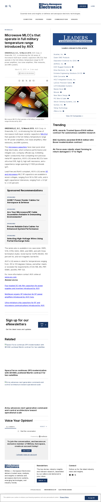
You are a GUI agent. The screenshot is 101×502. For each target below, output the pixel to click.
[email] (34, 81)
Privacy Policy (64, 497)
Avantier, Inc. (58, 54)
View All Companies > (74, 116)
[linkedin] (23, 81)
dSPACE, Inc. (59, 64)
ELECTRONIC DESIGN (65, 489)
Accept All (91, 498)
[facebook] (19, 81)
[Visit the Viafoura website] (43, 436)
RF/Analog (8, 30)
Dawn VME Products (61, 58)
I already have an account (26, 455)
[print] (47, 81)
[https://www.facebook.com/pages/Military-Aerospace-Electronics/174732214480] (70, 475)
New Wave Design (61, 95)
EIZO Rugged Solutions (62, 67)
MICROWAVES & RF (50, 489)
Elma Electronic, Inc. (61, 70)
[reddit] (30, 81)
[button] (6, 6)
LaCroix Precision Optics (63, 83)
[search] (9, 6)
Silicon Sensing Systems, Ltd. (65, 102)
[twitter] (26, 81)
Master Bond (58, 89)
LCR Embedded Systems (63, 86)
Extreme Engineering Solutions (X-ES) (68, 73)
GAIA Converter (59, 76)
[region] (26, 431)
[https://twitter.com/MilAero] (75, 475)
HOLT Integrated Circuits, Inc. (65, 80)
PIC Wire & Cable (60, 98)
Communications (61, 19)
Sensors (74, 19)
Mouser (56, 92)
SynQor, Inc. (58, 105)
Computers (27, 19)
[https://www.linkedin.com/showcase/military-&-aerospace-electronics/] (73, 475)
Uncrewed (39, 19)
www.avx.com (10, 277)
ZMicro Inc (58, 111)
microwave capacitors (17, 147)
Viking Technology (61, 108)
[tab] (10, 426)
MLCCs (44, 134)
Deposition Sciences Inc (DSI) (65, 61)
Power (48, 19)
